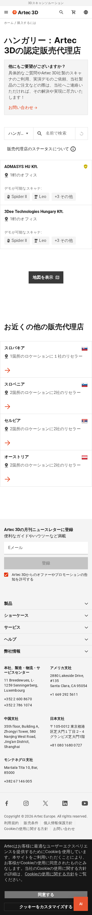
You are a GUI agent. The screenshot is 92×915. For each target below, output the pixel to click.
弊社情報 (12, 651)
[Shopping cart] (73, 12)
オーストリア (16, 456)
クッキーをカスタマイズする (46, 906)
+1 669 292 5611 (64, 694)
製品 (8, 603)
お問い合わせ (20, 107)
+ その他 (64, 196)
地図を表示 (43, 277)
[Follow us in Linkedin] (64, 803)
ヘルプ (10, 639)
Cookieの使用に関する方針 (26, 829)
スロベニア (14, 384)
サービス (12, 627)
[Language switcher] (86, 12)
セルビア (12, 420)
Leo (42, 196)
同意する (46, 894)
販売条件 (31, 823)
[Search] (61, 12)
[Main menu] (6, 12)
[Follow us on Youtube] (85, 803)
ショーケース (16, 615)
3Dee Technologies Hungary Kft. (34, 211)
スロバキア (14, 347)
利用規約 (11, 823)
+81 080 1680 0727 (66, 745)
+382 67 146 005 (18, 781)
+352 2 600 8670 (18, 699)
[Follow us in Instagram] (26, 803)
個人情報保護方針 (58, 823)
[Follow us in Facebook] (6, 803)
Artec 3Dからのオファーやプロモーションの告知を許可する (50, 577)
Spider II (19, 196)
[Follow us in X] (45, 803)
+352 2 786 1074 (18, 705)
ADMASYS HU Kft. (21, 166)
